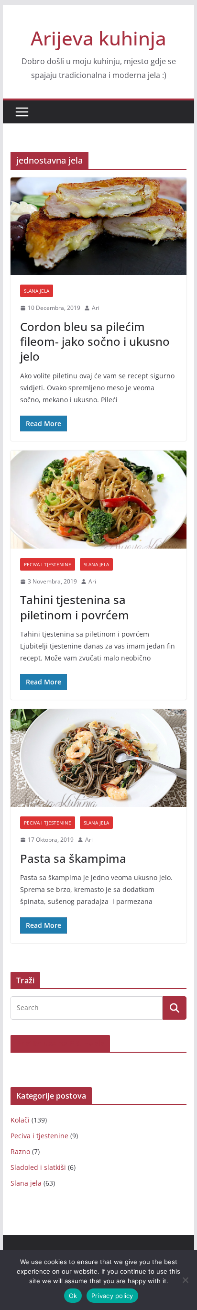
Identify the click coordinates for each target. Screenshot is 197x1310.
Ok (73, 1295)
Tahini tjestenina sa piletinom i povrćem (74, 607)
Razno (20, 1151)
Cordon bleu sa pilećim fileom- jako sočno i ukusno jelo (95, 341)
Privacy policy (112, 1295)
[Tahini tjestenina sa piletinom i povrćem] (98, 499)
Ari (95, 308)
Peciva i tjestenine (47, 564)
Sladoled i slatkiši (38, 1167)
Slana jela (36, 290)
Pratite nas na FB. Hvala (60, 1043)
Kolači (20, 1119)
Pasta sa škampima (73, 858)
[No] (185, 1280)
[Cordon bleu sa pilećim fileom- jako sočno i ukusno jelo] (98, 226)
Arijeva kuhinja (98, 38)
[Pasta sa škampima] (98, 758)
